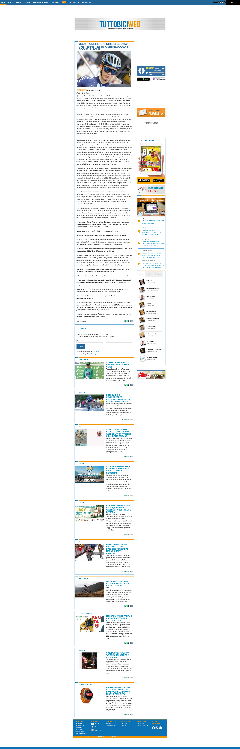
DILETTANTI (83, 360)
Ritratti (96, 724)
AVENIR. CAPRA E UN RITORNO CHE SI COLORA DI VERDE (119, 364)
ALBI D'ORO (55, 2)
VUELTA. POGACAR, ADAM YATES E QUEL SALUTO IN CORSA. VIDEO (117, 655)
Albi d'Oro (97, 730)
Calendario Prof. (111, 726)
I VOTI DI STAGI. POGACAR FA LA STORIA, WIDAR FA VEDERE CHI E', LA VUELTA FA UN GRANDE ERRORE (153, 265)
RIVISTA (10, 2)
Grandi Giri (149, 274)
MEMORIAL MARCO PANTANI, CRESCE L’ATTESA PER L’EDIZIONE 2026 (119, 618)
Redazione (78, 727)
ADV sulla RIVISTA (142, 726)
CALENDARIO (37, 2)
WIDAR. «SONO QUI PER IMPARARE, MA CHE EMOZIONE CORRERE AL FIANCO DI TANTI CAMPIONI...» (117, 548)
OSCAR (46, 2)
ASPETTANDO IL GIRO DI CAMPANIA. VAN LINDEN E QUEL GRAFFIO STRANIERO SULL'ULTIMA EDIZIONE (118, 432)
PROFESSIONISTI (85, 613)
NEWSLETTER (86, 2)
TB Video (124, 723)
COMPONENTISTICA (86, 685)
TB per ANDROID (80, 726)
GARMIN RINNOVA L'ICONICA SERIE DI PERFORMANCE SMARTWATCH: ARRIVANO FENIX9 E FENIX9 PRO (119, 690)
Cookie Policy (79, 732)
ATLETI (28, 2)
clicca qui (97, 351)
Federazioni (158, 274)
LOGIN (81, 346)
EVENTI (81, 464)
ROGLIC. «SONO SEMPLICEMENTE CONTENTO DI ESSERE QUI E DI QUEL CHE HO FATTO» (119, 398)
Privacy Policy (79, 730)
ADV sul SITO (141, 723)
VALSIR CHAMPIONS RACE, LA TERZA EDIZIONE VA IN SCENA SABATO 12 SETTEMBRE (118, 469)
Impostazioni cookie (81, 734)
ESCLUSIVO (81, 90)
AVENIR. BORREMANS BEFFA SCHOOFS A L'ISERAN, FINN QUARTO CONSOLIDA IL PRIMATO (153, 244)
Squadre (108, 723)
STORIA (82, 427)
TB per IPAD (79, 723)
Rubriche (141, 274)
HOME (3, 2)
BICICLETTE (83, 578)
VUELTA (82, 392)
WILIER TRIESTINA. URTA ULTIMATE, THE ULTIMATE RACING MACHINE (117, 583)
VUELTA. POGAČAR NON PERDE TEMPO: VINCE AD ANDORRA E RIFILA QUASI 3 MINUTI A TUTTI (151, 255)
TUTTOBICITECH (74, 2)
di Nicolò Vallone (83, 93)
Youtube (123, 726)
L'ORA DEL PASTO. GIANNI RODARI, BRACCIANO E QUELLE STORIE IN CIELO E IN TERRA (118, 508)
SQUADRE (19, 2)
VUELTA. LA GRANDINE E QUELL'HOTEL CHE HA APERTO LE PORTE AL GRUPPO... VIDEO (152, 232)
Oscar (96, 727)
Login (231, 2)
